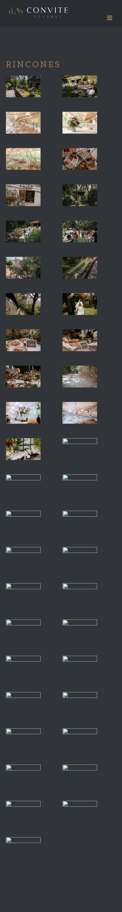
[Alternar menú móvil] (110, 18)
